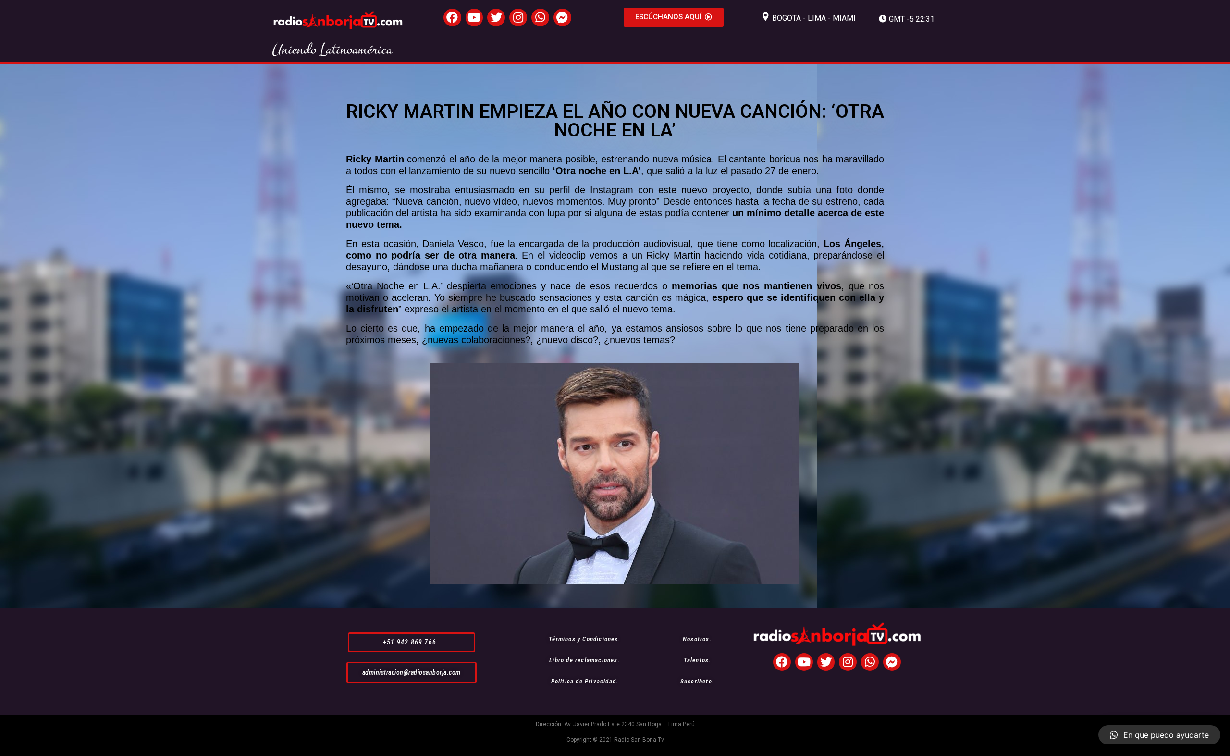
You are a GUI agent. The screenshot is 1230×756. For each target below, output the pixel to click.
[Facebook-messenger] (562, 17)
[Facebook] (452, 17)
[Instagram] (518, 17)
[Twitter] (496, 17)
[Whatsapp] (540, 17)
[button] (674, 17)
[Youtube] (474, 17)
